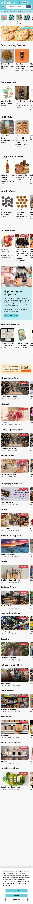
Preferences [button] (6, 885)
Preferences (17, 899)
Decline (16, 895)
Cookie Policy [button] (16, 881)
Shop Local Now (11, 315)
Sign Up (25, 2)
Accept (16, 891)
